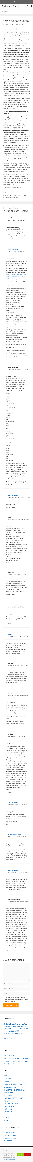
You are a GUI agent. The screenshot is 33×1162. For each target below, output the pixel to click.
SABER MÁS (8, 1081)
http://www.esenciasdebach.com (15, 274)
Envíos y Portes (9, 1133)
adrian (10, 634)
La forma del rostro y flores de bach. (15, 195)
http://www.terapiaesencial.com (15, 276)
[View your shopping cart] (31, 6)
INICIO (6, 1076)
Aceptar (20, 1155)
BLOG (6, 1120)
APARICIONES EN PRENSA (13, 1087)
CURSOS (8, 1109)
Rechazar (27, 1155)
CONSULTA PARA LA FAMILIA (16, 1098)
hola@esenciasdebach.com (14, 1033)
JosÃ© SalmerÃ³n (14, 249)
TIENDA (6, 1101)
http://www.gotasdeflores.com (15, 278)
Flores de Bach (9, 193)
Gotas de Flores (10, 6)
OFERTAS (8, 1112)
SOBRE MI (7, 1079)
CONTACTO (8, 1117)
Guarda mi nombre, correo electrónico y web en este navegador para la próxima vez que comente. (17, 999)
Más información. (11, 1159)
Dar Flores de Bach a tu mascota (16, 1058)
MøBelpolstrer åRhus (14, 834)
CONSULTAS (8, 1095)
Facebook (8, 1038)
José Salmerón (13, 495)
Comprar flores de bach (12, 197)
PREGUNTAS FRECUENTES (15, 1084)
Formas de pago (10, 1135)
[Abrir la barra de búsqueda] (27, 6)
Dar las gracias (9, 1055)
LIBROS (6, 1115)
